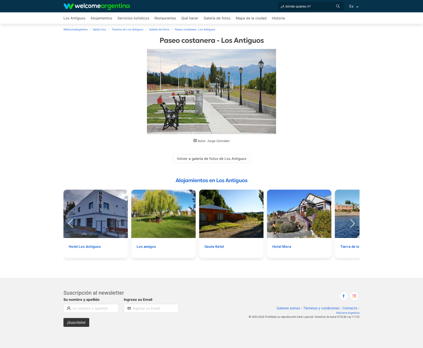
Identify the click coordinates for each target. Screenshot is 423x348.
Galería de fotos (217, 18)
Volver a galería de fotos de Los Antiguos (211, 158)
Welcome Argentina (348, 312)
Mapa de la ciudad (251, 18)
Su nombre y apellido (81, 299)
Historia (278, 18)
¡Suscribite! (76, 322)
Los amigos (146, 247)
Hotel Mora (281, 247)
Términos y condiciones (321, 308)
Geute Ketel (214, 247)
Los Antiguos (74, 18)
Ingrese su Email (138, 299)
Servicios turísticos (133, 18)
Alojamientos (101, 18)
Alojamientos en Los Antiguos (211, 180)
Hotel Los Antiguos (85, 247)
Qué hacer (189, 18)
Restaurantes (165, 18)
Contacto (350, 308)
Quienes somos (288, 308)
